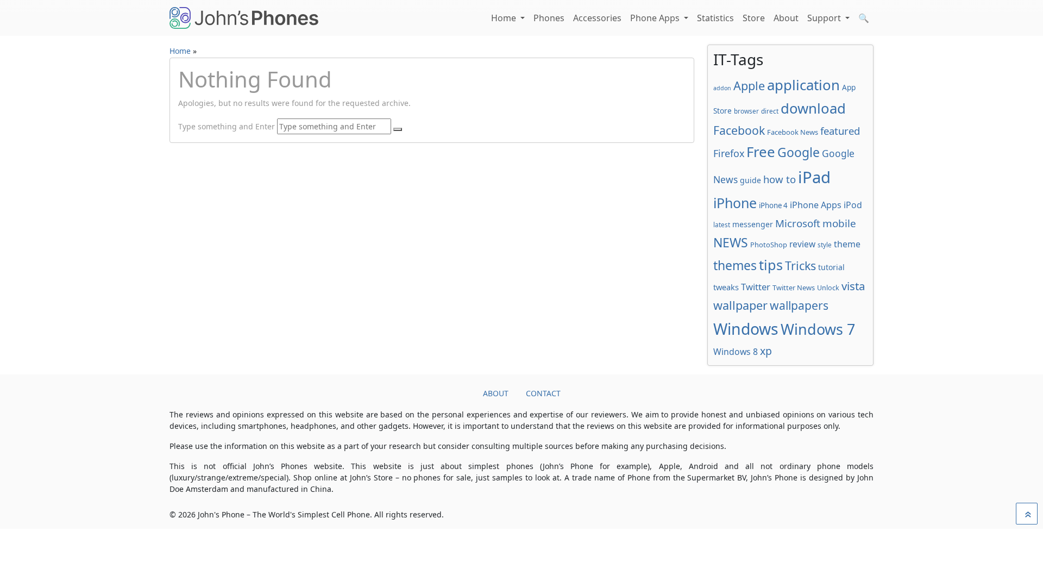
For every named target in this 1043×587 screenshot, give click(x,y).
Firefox (728, 153)
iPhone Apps (815, 205)
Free (760, 151)
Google (798, 152)
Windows (745, 329)
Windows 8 (735, 352)
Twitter (755, 286)
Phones (548, 18)
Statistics (715, 18)
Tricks (800, 265)
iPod (853, 205)
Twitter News (793, 287)
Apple (749, 85)
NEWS (730, 242)
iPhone (735, 202)
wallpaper (740, 305)
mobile (839, 223)
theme (847, 244)
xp (766, 351)
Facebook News (792, 132)
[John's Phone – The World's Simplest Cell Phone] (243, 18)
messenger (752, 224)
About (786, 18)
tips (771, 264)
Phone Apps (656, 18)
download (813, 108)
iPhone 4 (773, 205)
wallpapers (799, 305)
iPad (814, 177)
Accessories (597, 18)
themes (735, 265)
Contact (543, 393)
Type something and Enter (226, 126)
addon (722, 88)
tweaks (726, 287)
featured (840, 131)
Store (754, 18)
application (803, 85)
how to (779, 179)
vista (853, 286)
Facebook (739, 130)
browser (746, 111)
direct (769, 111)
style (825, 244)
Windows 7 (818, 329)
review (802, 244)
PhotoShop (768, 244)
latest (721, 224)
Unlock (828, 287)
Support (825, 18)
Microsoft (797, 223)
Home (504, 18)
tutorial (831, 267)
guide (750, 180)
